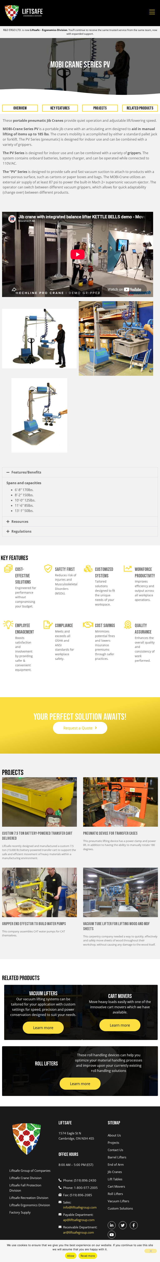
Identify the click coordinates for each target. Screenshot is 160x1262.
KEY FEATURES (60, 108)
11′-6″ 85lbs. (24, 505)
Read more (88, 1255)
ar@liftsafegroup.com (78, 1232)
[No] (150, 1251)
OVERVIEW (20, 108)
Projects (100, 108)
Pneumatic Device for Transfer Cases (110, 833)
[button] (80, 472)
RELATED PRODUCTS (140, 108)
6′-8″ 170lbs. (24, 490)
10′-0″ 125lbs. (25, 500)
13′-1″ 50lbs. (24, 510)
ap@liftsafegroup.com (79, 1220)
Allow (70, 1255)
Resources (19, 521)
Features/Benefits (26, 472)
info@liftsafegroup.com (80, 1207)
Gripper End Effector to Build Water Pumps (34, 923)
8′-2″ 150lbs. (24, 495)
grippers (134, 153)
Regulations (21, 531)
